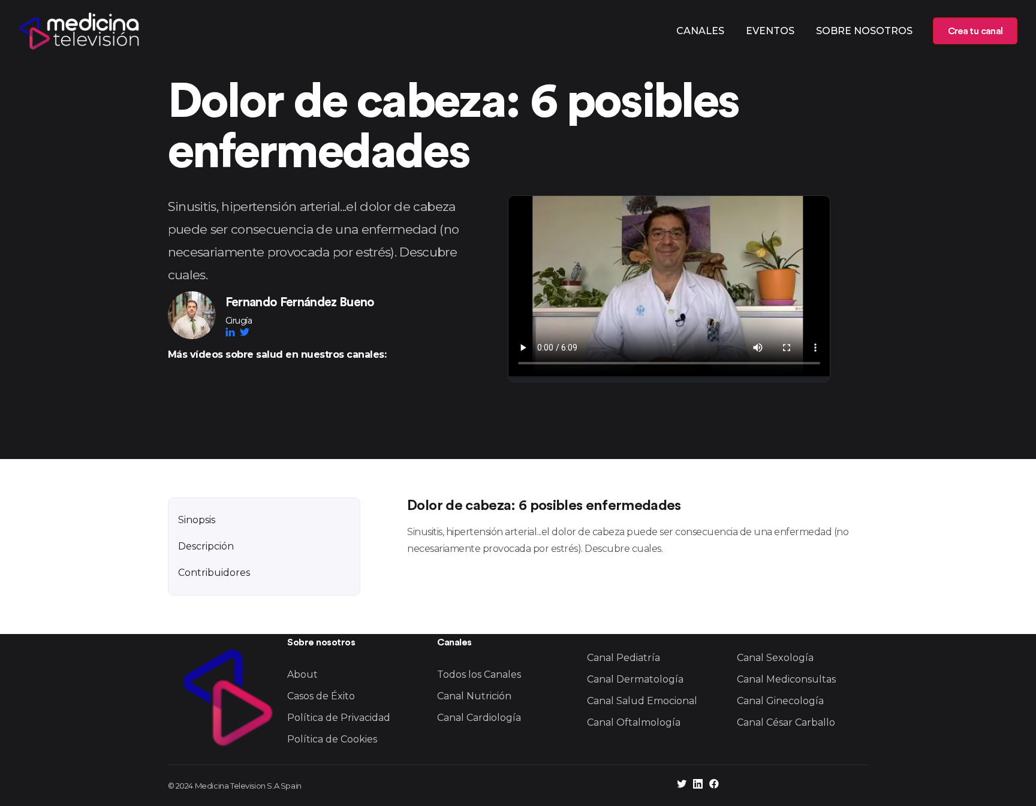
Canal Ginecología (780, 701)
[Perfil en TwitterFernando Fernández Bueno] (244, 332)
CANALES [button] (700, 31)
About (302, 674)
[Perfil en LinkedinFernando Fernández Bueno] (232, 332)
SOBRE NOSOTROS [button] (864, 31)
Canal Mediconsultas (786, 679)
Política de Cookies (332, 739)
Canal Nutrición (474, 696)
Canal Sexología (775, 657)
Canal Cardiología (479, 717)
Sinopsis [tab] (196, 520)
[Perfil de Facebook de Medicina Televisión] (714, 785)
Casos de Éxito (321, 696)
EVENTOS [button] (770, 31)
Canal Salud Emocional (642, 701)
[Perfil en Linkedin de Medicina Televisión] (697, 785)
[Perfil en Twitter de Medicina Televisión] (681, 785)
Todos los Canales (479, 674)
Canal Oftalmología (633, 722)
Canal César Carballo (786, 722)
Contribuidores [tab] (214, 572)
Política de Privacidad (338, 717)
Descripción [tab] (206, 546)
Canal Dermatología (635, 679)
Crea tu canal (975, 31)
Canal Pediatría (623, 657)
